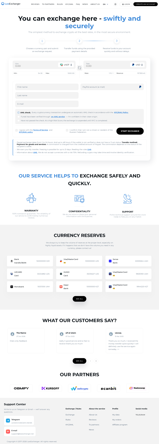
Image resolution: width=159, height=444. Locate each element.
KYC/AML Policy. (121, 112)
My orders (116, 420)
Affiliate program (119, 425)
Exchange (70, 415)
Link (89, 149)
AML (35, 152)
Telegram (140, 415)
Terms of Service (40, 130)
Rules (60, 4)
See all (79, 299)
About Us (95, 4)
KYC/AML (69, 4)
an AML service (58, 117)
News (85, 4)
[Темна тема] (115, 4)
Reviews (35, 4)
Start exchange (130, 131)
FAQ (78, 4)
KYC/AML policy (26, 132)
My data (115, 415)
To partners (48, 4)
